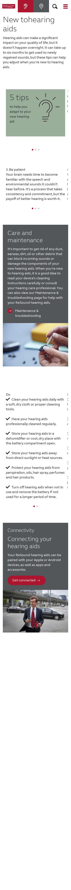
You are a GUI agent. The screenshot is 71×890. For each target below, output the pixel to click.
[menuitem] (26, 6)
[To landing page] (9, 6)
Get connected (24, 580)
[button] (55, 6)
